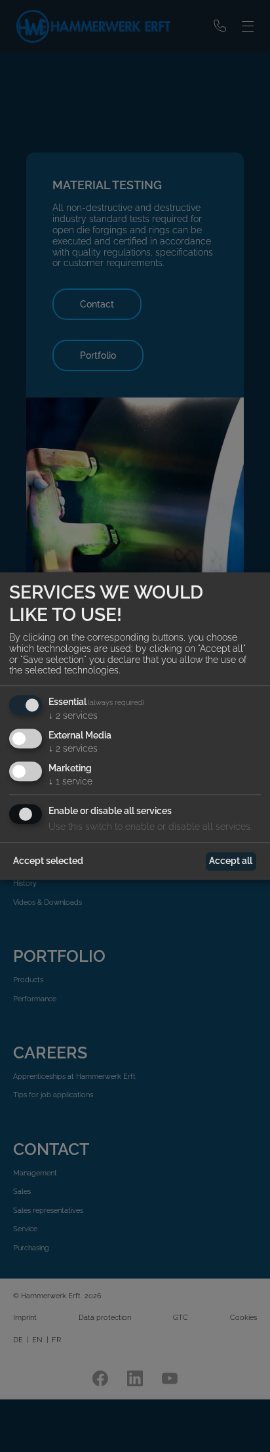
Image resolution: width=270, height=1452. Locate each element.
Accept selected (48, 860)
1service (70, 781)
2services (73, 715)
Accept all (230, 860)
